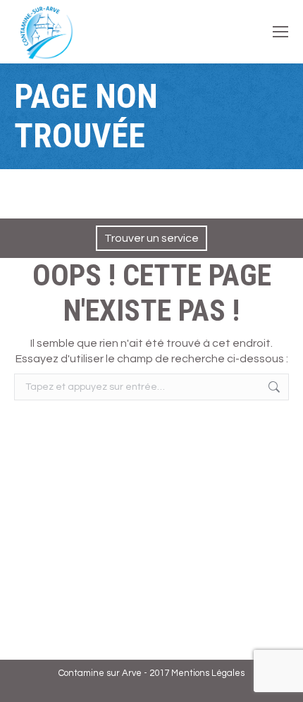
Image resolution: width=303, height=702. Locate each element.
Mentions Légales (208, 673)
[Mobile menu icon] (280, 31)
